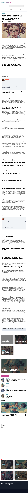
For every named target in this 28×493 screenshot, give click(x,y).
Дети (6, 394)
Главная (2, 9)
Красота (7, 389)
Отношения (17, 464)
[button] (26, 6)
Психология (7, 378)
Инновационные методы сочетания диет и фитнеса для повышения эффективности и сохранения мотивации (10, 415)
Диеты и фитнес (3, 425)
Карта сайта (21, 491)
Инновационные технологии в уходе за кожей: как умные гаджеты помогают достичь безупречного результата (16, 390)
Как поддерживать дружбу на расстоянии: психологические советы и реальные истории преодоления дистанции (16, 385)
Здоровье (2, 427)
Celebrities (5, 9)
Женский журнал (7, 484)
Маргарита (4, 371)
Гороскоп (2, 423)
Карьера (2, 428)
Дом (1, 426)
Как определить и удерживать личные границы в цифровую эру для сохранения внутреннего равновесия (16, 380)
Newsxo (2, 491)
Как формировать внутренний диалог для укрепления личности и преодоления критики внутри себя (10, 370)
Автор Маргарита (5, 21)
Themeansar (5, 491)
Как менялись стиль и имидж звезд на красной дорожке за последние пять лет (21, 342)
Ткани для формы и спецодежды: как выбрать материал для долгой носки (6, 342)
